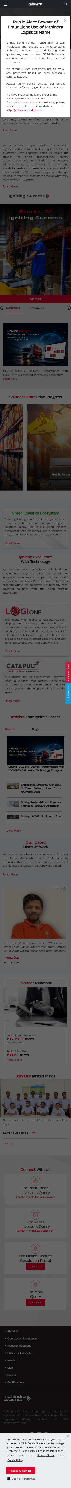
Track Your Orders (68, 672)
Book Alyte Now (68, 693)
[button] (21, 1478)
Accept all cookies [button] (20, 1470)
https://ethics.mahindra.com (23, 110)
